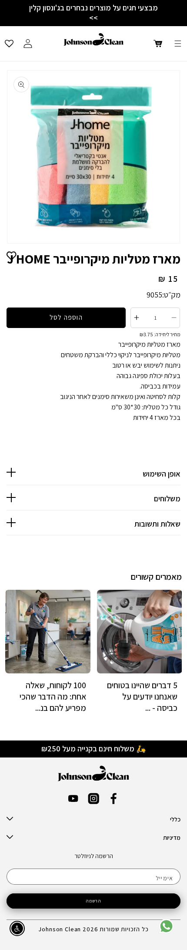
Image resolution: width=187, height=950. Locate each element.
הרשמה (94, 901)
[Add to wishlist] (12, 256)
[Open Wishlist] (9, 43)
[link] (166, 932)
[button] (178, 43)
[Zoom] (93, 157)
